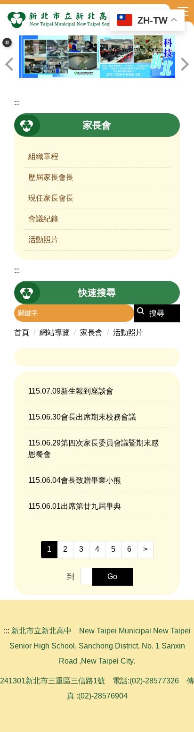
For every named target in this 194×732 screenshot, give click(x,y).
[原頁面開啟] (97, 56)
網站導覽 (55, 332)
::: (17, 103)
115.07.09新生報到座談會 (70, 391)
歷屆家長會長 (50, 177)
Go (112, 576)
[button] (7, 42)
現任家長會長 (50, 198)
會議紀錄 (43, 219)
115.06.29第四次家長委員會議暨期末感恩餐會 (93, 448)
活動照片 (43, 240)
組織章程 (43, 156)
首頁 (21, 332)
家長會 (91, 332)
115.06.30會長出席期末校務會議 (82, 417)
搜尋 (156, 313)
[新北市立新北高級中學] (97, 19)
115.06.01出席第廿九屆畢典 (74, 506)
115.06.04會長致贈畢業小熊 (74, 480)
